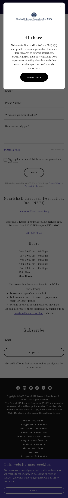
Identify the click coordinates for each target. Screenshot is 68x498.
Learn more (34, 77)
